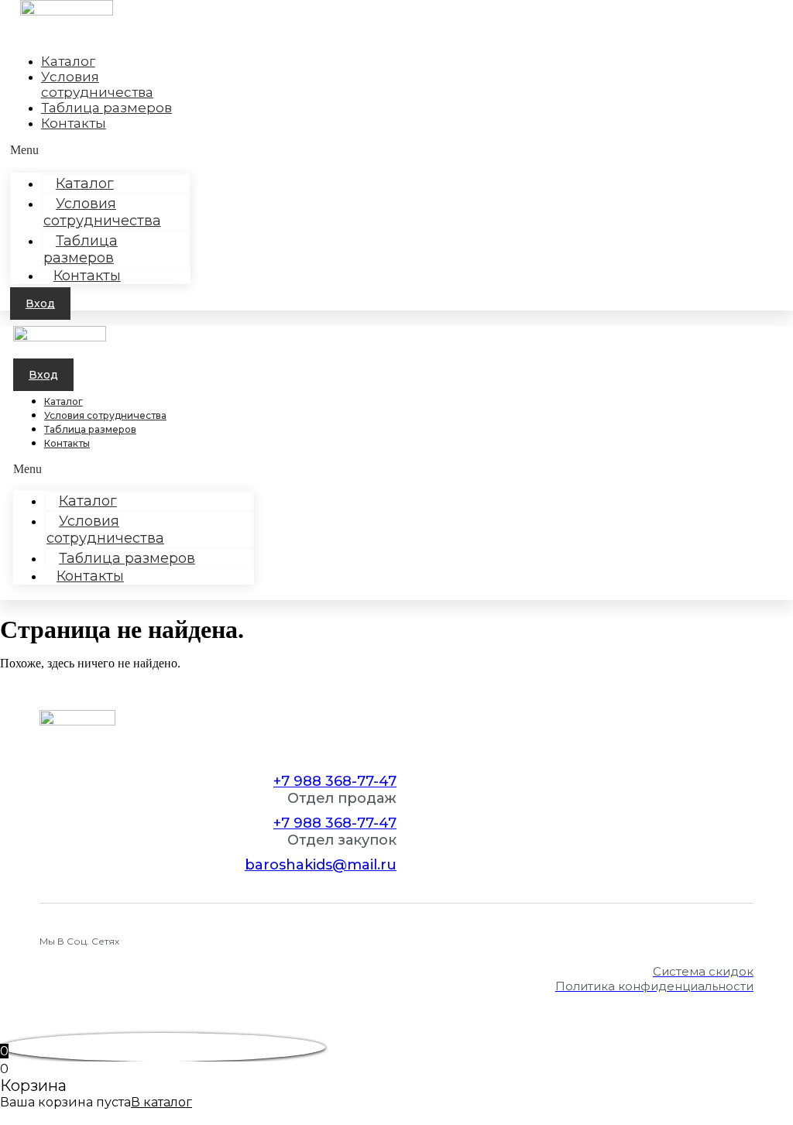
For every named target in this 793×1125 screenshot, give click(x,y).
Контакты (73, 123)
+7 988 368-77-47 (334, 781)
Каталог (63, 401)
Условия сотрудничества (102, 212)
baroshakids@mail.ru (320, 864)
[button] (40, 303)
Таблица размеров (106, 107)
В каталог (161, 1102)
